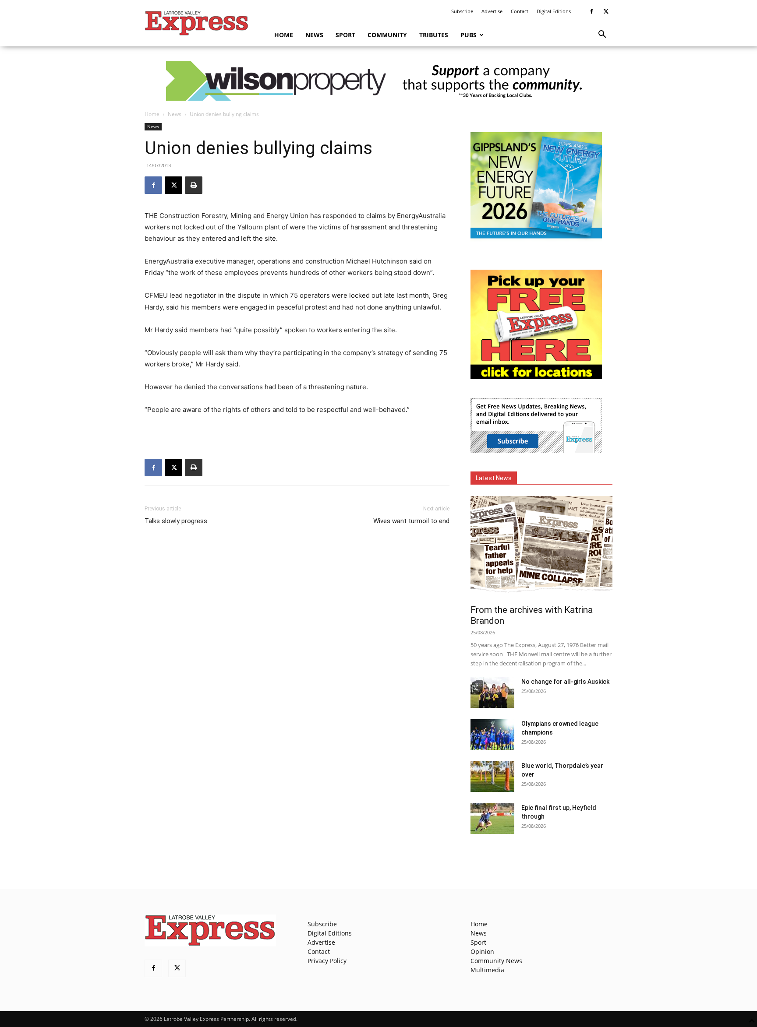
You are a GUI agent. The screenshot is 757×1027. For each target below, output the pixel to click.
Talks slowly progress (176, 521)
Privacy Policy (327, 961)
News (314, 35)
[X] (605, 11)
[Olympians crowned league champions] (492, 734)
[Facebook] (591, 11)
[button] (601, 35)
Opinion (482, 951)
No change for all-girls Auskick (565, 681)
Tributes (433, 35)
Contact (519, 11)
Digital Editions (554, 11)
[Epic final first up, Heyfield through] (492, 818)
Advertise (491, 11)
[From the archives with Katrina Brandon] (541, 547)
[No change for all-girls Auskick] (492, 692)
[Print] (193, 185)
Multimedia (487, 970)
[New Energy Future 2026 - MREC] (536, 239)
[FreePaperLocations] (536, 377)
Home (283, 35)
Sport (345, 35)
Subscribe (462, 11)
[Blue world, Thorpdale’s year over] (492, 776)
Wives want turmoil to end (411, 521)
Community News (496, 961)
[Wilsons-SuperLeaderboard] (378, 81)
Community (387, 35)
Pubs (468, 35)
